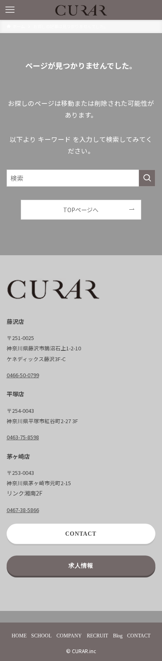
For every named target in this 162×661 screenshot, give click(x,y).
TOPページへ (80, 210)
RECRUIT (97, 636)
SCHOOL (41, 636)
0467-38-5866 (23, 510)
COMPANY (69, 636)
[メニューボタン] (10, 10)
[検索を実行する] (147, 178)
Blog (118, 636)
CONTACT (138, 636)
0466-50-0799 (23, 375)
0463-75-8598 (23, 437)
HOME (19, 636)
